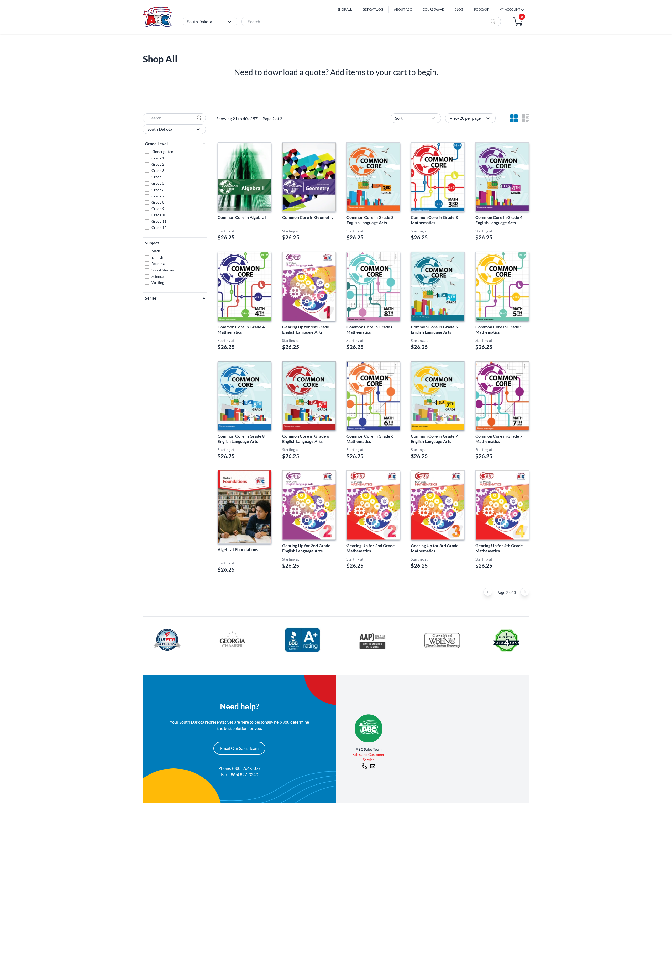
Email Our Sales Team (239, 748)
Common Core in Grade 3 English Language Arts (369, 220)
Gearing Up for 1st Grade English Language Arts (305, 329)
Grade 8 (157, 202)
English (157, 257)
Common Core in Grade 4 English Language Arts (498, 220)
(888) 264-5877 (246, 768)
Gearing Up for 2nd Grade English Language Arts (306, 548)
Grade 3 (157, 170)
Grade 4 (157, 177)
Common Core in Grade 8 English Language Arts (241, 438)
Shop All (345, 9)
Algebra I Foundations (238, 549)
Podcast (481, 9)
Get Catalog (373, 9)
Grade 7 (157, 196)
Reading (158, 263)
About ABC (403, 9)
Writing (157, 282)
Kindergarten (162, 151)
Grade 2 (157, 164)
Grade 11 (158, 221)
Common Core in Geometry (308, 217)
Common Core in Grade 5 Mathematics (498, 329)
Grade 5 (157, 183)
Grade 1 (157, 158)
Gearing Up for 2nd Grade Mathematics (370, 548)
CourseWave (433, 9)
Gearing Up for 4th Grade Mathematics (499, 548)
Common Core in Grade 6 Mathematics (369, 438)
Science (157, 276)
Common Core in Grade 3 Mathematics (434, 220)
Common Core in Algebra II (243, 217)
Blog (459, 9)
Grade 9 (157, 208)
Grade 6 (157, 189)
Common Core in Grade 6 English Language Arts (305, 438)
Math (155, 251)
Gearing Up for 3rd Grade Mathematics (435, 548)
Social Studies (162, 270)
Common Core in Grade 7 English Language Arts (434, 438)
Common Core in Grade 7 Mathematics (498, 438)
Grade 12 (158, 227)
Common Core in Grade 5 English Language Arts (434, 329)
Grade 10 (158, 215)
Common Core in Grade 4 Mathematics (241, 329)
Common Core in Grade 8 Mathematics (369, 329)
